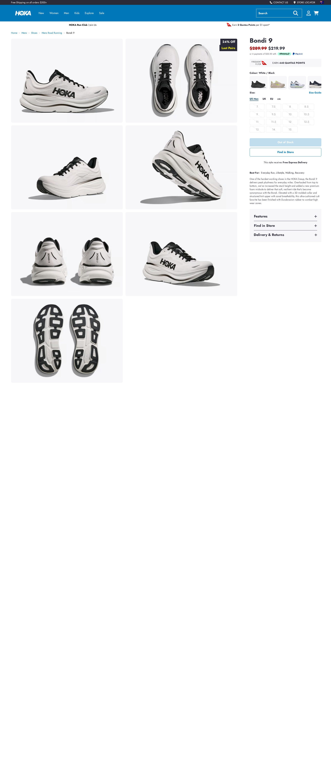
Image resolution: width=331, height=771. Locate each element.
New (41, 13)
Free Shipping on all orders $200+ (29, 2)
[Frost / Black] (297, 82)
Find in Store (285, 152)
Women (53, 13)
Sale (101, 13)
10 (290, 114)
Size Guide (315, 92)
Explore (89, 13)
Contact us (280, 2)
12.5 (306, 122)
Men (66, 13)
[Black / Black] (259, 82)
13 (257, 129)
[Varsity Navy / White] (316, 82)
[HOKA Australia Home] (23, 13)
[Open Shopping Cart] (316, 13)
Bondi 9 (70, 33)
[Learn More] (284, 54)
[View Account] (308, 13)
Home (14, 33)
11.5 (273, 122)
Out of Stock (286, 142)
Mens (24, 33)
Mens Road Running (52, 33)
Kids (76, 13)
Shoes (34, 33)
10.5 (306, 114)
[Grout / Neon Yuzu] (278, 82)
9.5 (273, 114)
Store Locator (306, 2)
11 (257, 122)
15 (290, 129)
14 (273, 129)
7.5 (273, 107)
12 (290, 122)
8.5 (306, 107)
